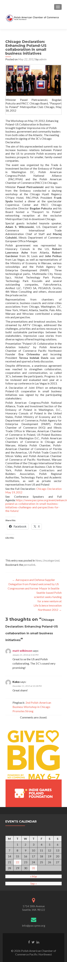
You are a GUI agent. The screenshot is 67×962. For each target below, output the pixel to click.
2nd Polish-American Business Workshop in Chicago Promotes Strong (32, 707)
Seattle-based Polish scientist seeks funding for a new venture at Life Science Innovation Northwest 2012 (48, 601)
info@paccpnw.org (33, 925)
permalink (29, 564)
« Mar (33, 876)
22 (17, 862)
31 (33, 868)
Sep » (33, 883)
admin (42, 59)
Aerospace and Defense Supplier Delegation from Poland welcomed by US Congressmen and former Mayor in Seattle (33, 584)
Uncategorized (51, 560)
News (38, 560)
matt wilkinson (22, 650)
